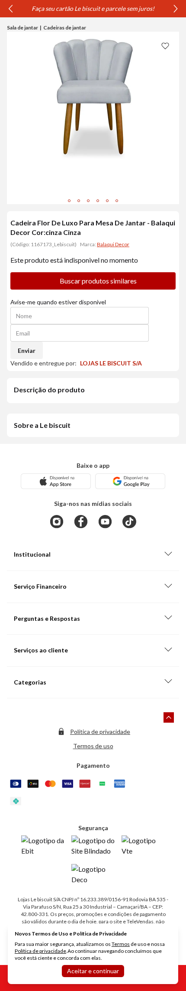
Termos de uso (93, 746)
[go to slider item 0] (69, 200)
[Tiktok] (129, 521)
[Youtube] (105, 521)
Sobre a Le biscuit (42, 425)
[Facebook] (81, 521)
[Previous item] (10, 8)
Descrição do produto (49, 389)
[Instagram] (56, 521)
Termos (121, 944)
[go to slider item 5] (116, 200)
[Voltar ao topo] (169, 717)
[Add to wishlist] (165, 45)
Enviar (26, 350)
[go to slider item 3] (97, 200)
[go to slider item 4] (107, 200)
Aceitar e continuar (93, 971)
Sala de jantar (22, 27)
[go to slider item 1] (78, 200)
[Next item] (175, 8)
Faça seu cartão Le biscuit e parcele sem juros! (93, 8)
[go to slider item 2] (88, 200)
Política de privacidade (100, 731)
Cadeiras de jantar (64, 27)
